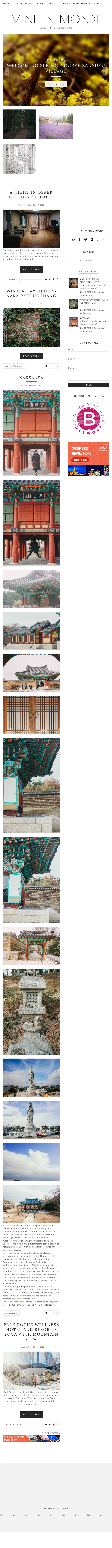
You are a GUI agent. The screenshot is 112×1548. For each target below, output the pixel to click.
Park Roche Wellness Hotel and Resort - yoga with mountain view (31, 1331)
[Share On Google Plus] (54, 279)
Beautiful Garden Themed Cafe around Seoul (56, 68)
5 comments (11, 279)
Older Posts (50, 1433)
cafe (56, 60)
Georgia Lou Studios (59, 1537)
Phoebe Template (31, 1537)
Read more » (31, 269)
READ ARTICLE (55, 84)
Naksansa (31, 377)
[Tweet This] (46, 279)
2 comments (11, 1313)
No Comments (86, 313)
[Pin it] (57, 279)
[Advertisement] (35, 1447)
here (19, 1298)
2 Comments (85, 331)
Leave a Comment (14, 366)
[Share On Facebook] (50, 279)
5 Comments (85, 295)
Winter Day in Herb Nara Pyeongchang (31, 293)
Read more (99, 292)
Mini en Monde (16, 1537)
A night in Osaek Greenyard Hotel (31, 194)
